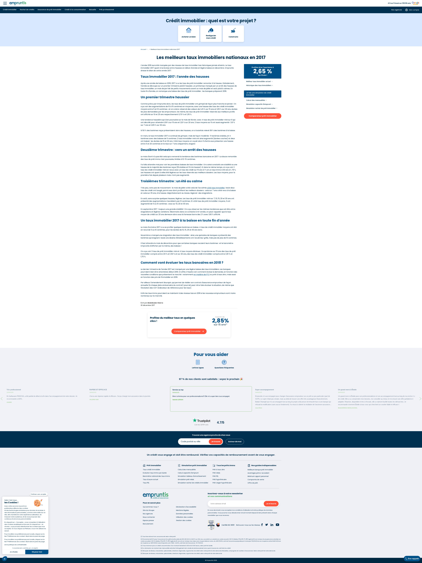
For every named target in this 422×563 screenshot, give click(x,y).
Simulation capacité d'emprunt (258, 104)
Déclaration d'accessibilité (186, 507)
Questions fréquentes (224, 368)
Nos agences (396, 10)
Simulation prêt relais (186, 479)
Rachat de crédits (27, 9)
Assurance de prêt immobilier (49, 9)
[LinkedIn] (272, 525)
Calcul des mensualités (255, 100)
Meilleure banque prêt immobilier (260, 470)
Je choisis (14, 552)
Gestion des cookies (183, 520)
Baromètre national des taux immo (156, 476)
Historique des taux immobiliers (258, 85)
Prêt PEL (215, 476)
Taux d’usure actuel (150, 479)
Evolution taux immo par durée (155, 473)
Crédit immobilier (10, 9)
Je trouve (215, 441)
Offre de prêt (253, 483)
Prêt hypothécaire (219, 479)
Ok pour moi (37, 552)
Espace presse (148, 520)
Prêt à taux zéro (219, 469)
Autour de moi (234, 441)
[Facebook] (262, 525)
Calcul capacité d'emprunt (188, 473)
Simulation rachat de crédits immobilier (193, 483)
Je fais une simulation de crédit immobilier (258, 94)
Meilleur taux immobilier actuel (258, 81)
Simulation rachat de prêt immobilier (261, 108)
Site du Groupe (148, 510)
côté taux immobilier (216, 188)
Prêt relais (216, 473)
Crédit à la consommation (75, 9)
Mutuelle (92, 9)
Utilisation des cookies (184, 517)
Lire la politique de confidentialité (15, 545)
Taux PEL (146, 483)
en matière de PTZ (201, 274)
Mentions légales (182, 510)
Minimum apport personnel (258, 476)
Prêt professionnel (106, 9)
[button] (4, 558)
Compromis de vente (256, 479)
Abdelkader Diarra (155, 303)
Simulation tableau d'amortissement (192, 476)
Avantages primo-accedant (258, 473)
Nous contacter (149, 517)
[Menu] (5, 3)
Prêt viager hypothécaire (222, 483)
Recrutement (148, 524)
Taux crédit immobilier (151, 469)
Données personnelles (184, 514)
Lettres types (198, 368)
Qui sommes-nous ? (151, 507)
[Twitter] (266, 525)
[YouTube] (277, 525)
